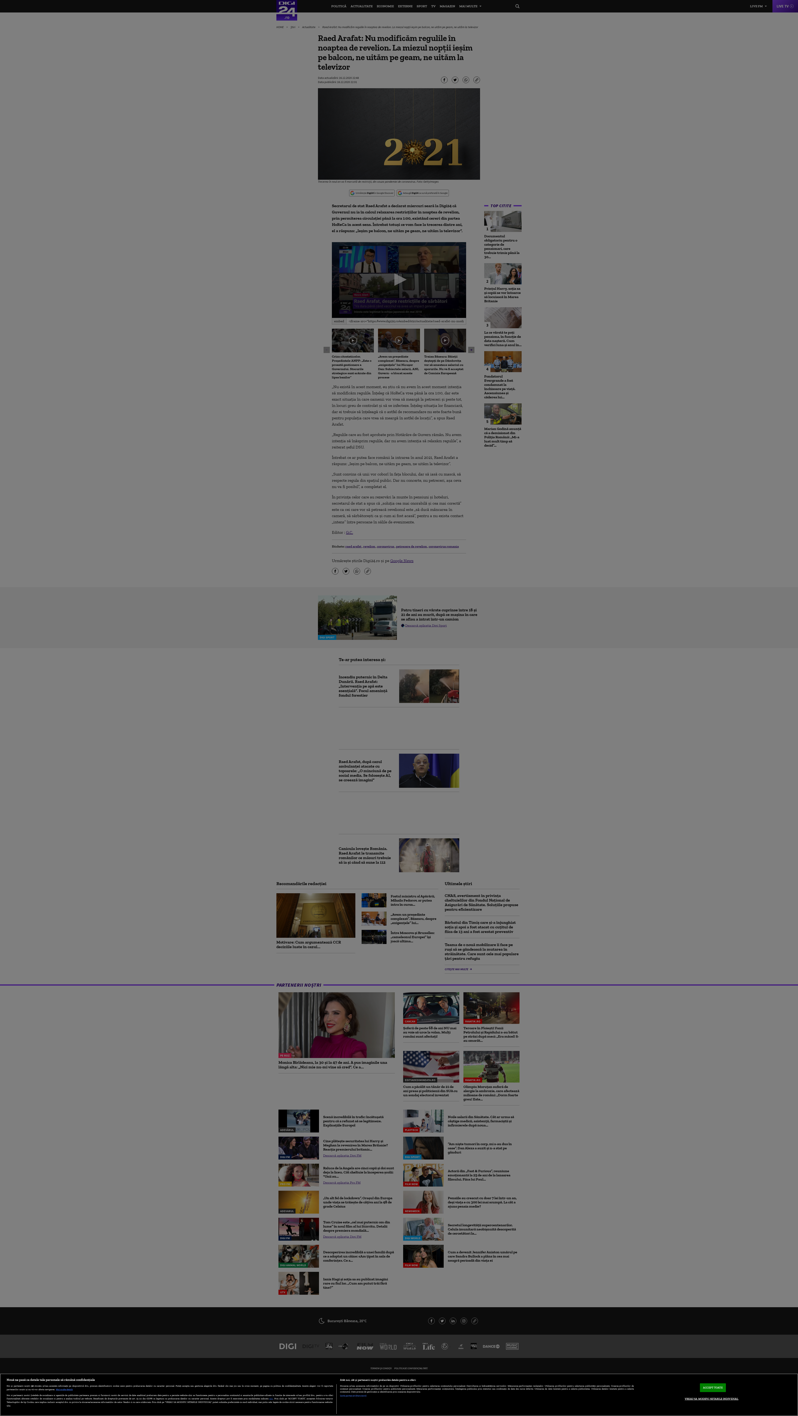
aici (271, 1398)
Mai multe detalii (64, 1389)
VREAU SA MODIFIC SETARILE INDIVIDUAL (712, 1398)
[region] (399, 1395)
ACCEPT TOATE (713, 1387)
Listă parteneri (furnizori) (353, 1395)
